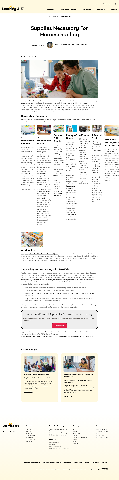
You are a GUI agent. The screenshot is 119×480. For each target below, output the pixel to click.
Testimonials (76, 433)
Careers (75, 435)
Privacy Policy (78, 462)
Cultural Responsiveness (80, 437)
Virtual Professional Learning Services (58, 430)
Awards (75, 431)
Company (100, 9)
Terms (87, 462)
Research (52, 444)
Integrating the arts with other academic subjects (39, 254)
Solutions (50, 9)
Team (74, 441)
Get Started (106, 4)
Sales (97, 433)
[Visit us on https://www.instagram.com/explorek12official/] (18, 431)
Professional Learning (68, 9)
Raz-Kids (48, 280)
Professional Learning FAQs (57, 435)
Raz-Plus (28, 429)
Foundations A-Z (31, 435)
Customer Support (101, 429)
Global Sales (100, 435)
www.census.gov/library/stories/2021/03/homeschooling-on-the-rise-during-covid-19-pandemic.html (59, 336)
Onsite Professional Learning (58, 433)
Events (75, 439)
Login (96, 4)
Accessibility (95, 462)
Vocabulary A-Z (31, 439)
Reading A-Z (30, 433)
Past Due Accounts (102, 437)
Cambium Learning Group (32, 462)
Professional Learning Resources (59, 449)
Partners (75, 443)
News (74, 429)
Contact (114, 9)
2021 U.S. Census (56, 107)
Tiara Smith (61, 44)
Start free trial (59, 325)
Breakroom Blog (66, 16)
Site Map (105, 462)
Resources (86, 9)
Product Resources (55, 447)
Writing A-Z (29, 441)
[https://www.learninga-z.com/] (13, 425)
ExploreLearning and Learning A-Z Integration (57, 462)
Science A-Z (29, 437)
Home (49, 16)
